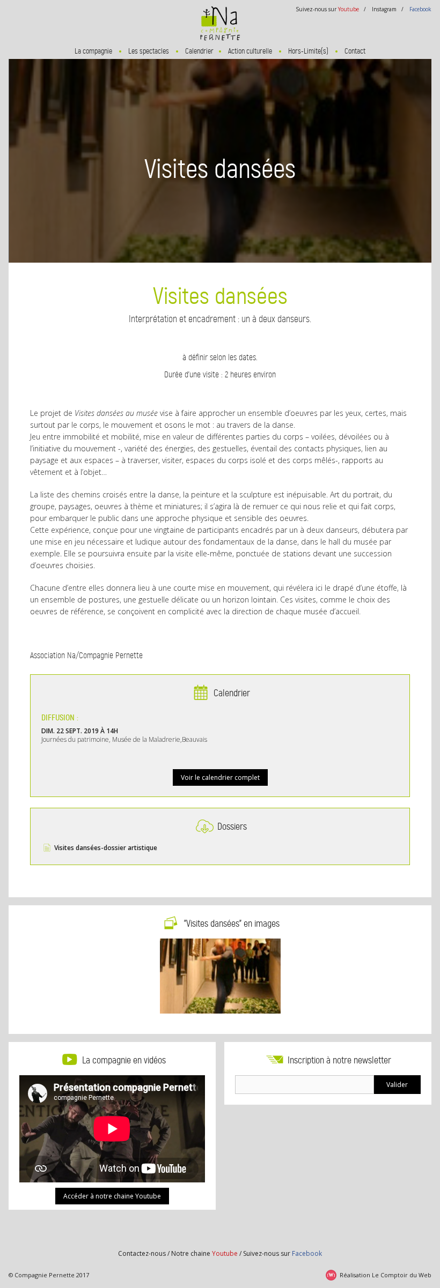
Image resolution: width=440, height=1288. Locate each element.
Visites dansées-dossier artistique (105, 848)
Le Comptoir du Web (401, 1275)
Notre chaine (204, 1253)
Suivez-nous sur (282, 1253)
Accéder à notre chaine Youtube (112, 1196)
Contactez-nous (142, 1253)
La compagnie (93, 51)
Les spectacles (148, 51)
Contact (354, 51)
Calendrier (199, 51)
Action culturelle (250, 51)
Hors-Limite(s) (308, 51)
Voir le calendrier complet (220, 777)
